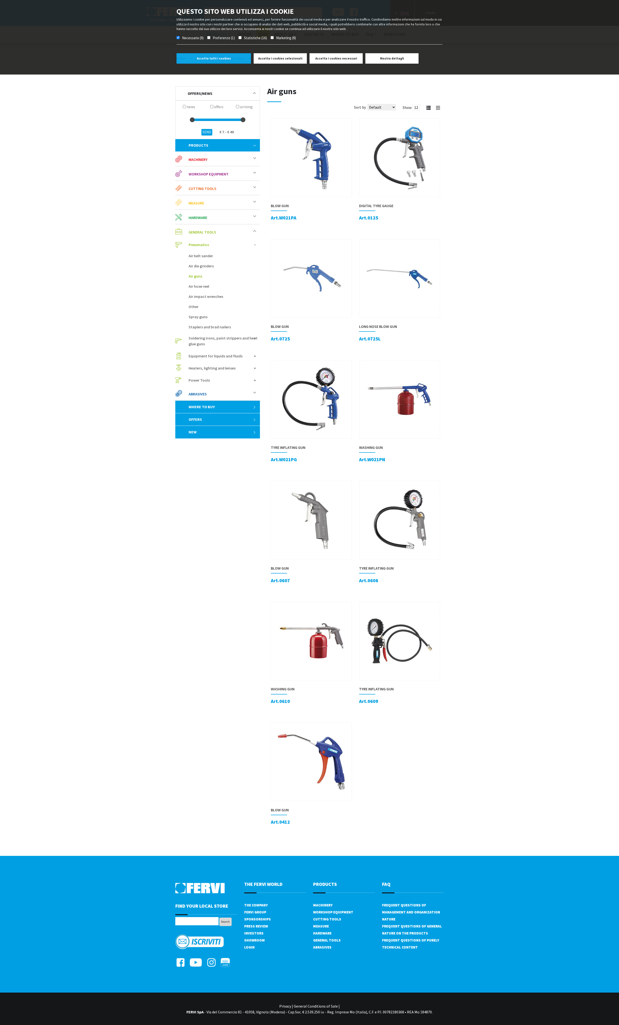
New (193, 432)
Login (249, 947)
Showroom (254, 940)
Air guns (195, 276)
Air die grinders (201, 266)
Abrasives (322, 947)
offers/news (200, 93)
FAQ (386, 884)
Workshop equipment (333, 912)
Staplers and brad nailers (210, 326)
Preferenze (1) (224, 38)
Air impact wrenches (206, 296)
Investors (254, 933)
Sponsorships (257, 919)
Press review (256, 926)
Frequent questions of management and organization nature (411, 912)
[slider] (192, 119)
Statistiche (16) (255, 38)
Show (407, 107)
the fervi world (263, 884)
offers (195, 419)
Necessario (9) (193, 38)
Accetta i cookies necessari (336, 58)
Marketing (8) (286, 38)
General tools (327, 940)
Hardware (322, 933)
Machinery (322, 905)
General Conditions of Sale (316, 1006)
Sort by (360, 107)
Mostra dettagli (392, 58)
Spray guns (198, 316)
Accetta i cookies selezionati (280, 58)
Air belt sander (201, 255)
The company (256, 905)
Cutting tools (327, 919)
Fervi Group (255, 912)
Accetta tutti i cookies (214, 58)
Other (194, 306)
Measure (321, 926)
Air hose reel (199, 286)
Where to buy (202, 406)
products (198, 145)
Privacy (285, 1006)
